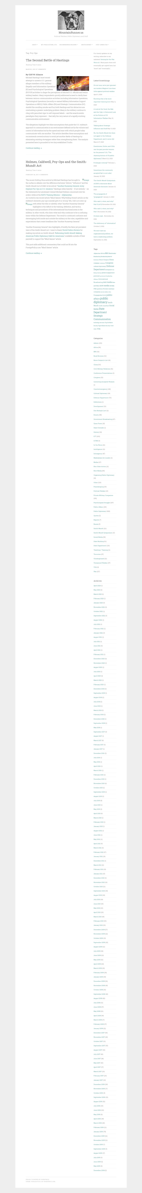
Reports (96, 520)
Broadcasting (97, 256)
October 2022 (98, 611)
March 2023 (98, 594)
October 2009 (98, 938)
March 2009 (98, 968)
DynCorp (99, 273)
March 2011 (97, 865)
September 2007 (99, 1046)
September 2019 (99, 693)
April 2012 (97, 844)
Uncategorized (99, 559)
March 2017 (97, 740)
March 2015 (97, 818)
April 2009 (97, 964)
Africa (103, 253)
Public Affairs (98, 507)
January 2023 (98, 603)
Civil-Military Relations (102, 369)
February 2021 (98, 654)
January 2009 (98, 977)
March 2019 (98, 710)
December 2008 (99, 981)
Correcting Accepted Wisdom (104, 382)
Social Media (98, 537)
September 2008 (99, 994)
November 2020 (99, 663)
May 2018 (97, 727)
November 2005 (99, 1140)
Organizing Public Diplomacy (104, 475)
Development (98, 406)
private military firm (106, 292)
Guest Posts (98, 423)
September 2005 (99, 1149)
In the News (98, 445)
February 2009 (99, 973)
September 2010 (99, 891)
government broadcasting (106, 276)
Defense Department (101, 398)
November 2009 (99, 934)
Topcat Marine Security (104, 325)
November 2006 (99, 1089)
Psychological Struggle (102, 503)
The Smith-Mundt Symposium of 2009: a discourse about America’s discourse (104, 183)
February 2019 (98, 714)
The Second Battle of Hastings (47, 60)
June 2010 (97, 904)
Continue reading (34, 148)
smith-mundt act (104, 306)
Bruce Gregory (104, 260)
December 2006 (99, 1084)
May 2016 (97, 762)
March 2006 (98, 1123)
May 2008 (97, 1011)
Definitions (98, 402)
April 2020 (97, 676)
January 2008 (98, 1028)
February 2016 (98, 775)
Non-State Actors (100, 466)
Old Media (111, 286)
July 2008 (97, 1003)
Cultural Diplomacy (100, 393)
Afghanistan (97, 253)
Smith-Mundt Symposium (103, 533)
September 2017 (99, 732)
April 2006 (97, 1119)
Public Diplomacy (100, 511)
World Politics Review (71, 230)
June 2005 (97, 1162)
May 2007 (97, 1063)
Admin (96, 343)
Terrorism (97, 554)
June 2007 (97, 1059)
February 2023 (99, 598)
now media (104, 285)
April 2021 (97, 650)
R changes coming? (100, 163)
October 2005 (98, 1144)
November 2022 (99, 607)
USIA (95, 329)
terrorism (102, 322)
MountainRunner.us (71, 32)
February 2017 (98, 745)
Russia (96, 524)
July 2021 (97, 641)
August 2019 (98, 697)
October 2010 (98, 887)
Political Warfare (99, 491)
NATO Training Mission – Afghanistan (56, 195)
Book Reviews (99, 356)
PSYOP (104, 295)
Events (96, 415)
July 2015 (97, 800)
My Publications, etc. (49, 44)
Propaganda (98, 295)
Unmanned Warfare (101, 563)
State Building (99, 541)
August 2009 (98, 947)
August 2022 (98, 620)
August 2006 (98, 1101)
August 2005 (98, 1153)
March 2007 (98, 1071)
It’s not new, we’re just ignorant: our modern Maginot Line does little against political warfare (105, 88)
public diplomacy (101, 300)
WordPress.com (49, 1181)
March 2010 (98, 917)
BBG (106, 253)
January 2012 (98, 856)
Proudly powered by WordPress (37, 1179)
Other (96, 482)
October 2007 (98, 1041)
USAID (112, 325)
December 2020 (99, 659)
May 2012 (97, 839)
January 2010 (98, 925)
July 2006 (97, 1106)
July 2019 (97, 702)
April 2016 (97, 766)
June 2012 (97, 835)
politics (99, 289)
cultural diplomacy (100, 266)
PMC (95, 289)
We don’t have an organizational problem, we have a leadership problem (103, 234)
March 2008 (98, 1020)
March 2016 (98, 770)
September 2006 (99, 1097)
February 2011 (98, 869)
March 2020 (98, 680)
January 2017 (98, 749)
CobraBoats (96, 263)
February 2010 (98, 921)
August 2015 (98, 796)
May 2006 (97, 1114)
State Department (100, 546)
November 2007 (99, 1037)
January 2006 (98, 1132)
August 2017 (98, 736)
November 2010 (99, 882)
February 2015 (98, 822)
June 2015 (97, 805)
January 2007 (98, 1080)
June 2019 (97, 706)
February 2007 (99, 1076)
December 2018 (99, 719)
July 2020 (97, 671)
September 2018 (99, 723)
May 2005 (97, 1166)
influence (96, 279)
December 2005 (99, 1136)
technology (96, 322)
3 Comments (43, 174)
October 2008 (98, 990)
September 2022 (99, 616)
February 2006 (99, 1127)
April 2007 (97, 1067)
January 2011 (98, 874)
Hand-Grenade (99, 428)
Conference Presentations (103, 373)
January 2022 (98, 633)
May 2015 (97, 809)
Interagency (98, 454)
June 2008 (97, 1007)
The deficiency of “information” (105, 223)
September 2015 (99, 792)
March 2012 (97, 848)
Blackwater (112, 253)
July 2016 (97, 757)
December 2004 (99, 1170)
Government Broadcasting (103, 419)
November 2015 (99, 783)
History (96, 432)
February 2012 (98, 852)
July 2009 (97, 951)
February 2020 (99, 684)
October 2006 (98, 1093)
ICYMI (96, 441)
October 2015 (98, 788)
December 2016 (99, 753)
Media (96, 462)
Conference (102, 263)
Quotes (96, 516)
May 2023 (97, 590)
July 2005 (97, 1157)
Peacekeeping (99, 487)
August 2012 (98, 831)
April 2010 (97, 912)
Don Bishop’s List (100, 411)
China (111, 260)
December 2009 (99, 930)
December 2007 (99, 1033)
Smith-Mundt (98, 528)
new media (107, 282)
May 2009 (97, 960)
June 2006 (97, 1110)
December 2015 (99, 779)
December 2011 (99, 861)
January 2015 (98, 826)
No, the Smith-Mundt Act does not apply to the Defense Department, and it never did (104, 136)
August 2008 (98, 998)
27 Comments (41, 69)
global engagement (108, 273)
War (95, 571)
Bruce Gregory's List (101, 360)
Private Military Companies (103, 495)
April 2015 (97, 813)
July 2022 (97, 624)
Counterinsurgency (100, 389)
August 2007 (98, 1050)
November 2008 (99, 985)
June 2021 (97, 646)
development (108, 269)
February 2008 (99, 1024)
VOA (98, 329)
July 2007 (97, 1054)
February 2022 (99, 629)
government (97, 276)
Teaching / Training (101, 550)
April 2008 (97, 1016)
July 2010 (97, 899)
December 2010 (99, 878)
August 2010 (98, 895)
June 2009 (97, 955)
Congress (109, 263)
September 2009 (99, 942)
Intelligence (98, 449)
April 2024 (97, 586)
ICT (95, 436)
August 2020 (98, 667)
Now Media (98, 471)
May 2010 (97, 908)
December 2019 (99, 689)
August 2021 (98, 637)
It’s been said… (99, 216)
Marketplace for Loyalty (102, 458)
